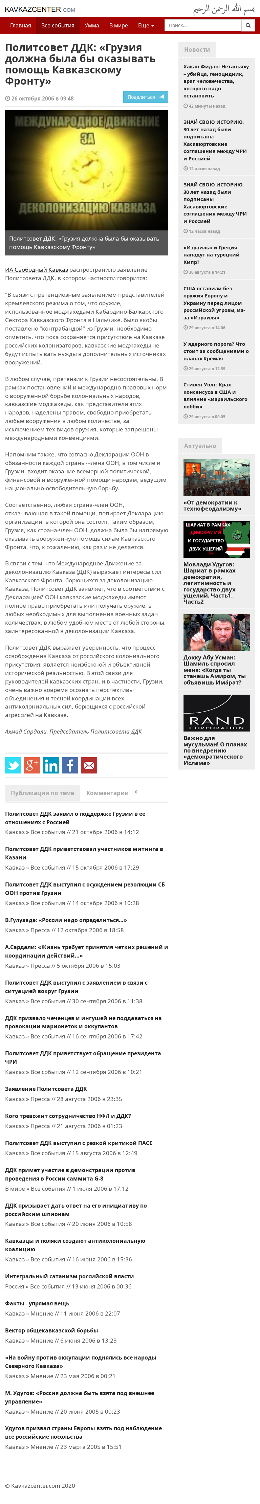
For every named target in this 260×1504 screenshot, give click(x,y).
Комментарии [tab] (111, 793)
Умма (92, 25)
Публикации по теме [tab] (42, 793)
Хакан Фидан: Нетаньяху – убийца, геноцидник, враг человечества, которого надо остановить (216, 86)
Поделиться (143, 97)
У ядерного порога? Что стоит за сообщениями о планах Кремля (216, 356)
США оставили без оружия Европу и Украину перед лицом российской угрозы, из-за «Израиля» (214, 308)
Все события (57, 25)
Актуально (200, 446)
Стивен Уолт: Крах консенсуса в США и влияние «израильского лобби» (215, 400)
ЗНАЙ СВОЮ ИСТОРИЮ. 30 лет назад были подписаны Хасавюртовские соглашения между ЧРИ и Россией (215, 144)
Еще (144, 25)
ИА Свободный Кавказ (36, 269)
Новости (197, 49)
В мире (118, 25)
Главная (20, 25)
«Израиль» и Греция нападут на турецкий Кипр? (211, 259)
